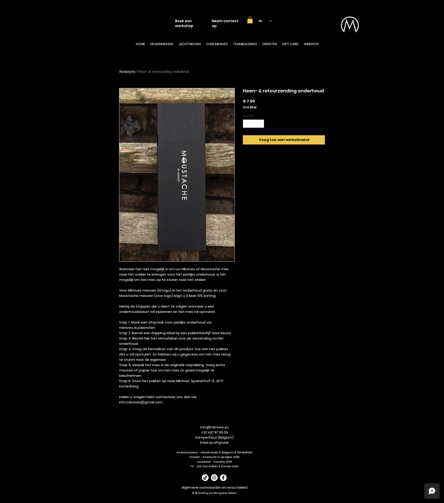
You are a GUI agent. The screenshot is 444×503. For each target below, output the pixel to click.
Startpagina (127, 71)
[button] (250, 19)
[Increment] (261, 124)
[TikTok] (205, 477)
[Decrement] (246, 124)
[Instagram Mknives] (214, 477)
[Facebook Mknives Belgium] (223, 477)
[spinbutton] (253, 124)
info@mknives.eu (214, 427)
